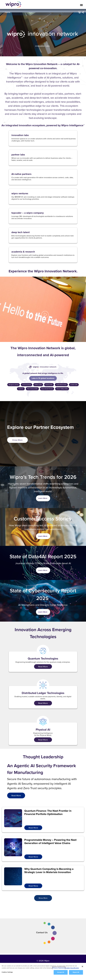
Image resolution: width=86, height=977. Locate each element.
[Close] (82, 966)
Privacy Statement (59, 968)
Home (7, 12)
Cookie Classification (72, 968)
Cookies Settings (7, 972)
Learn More (42, 498)
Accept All (60, 972)
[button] (79, 12)
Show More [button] (43, 898)
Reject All (76, 972)
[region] (43, 970)
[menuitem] (83, 12)
